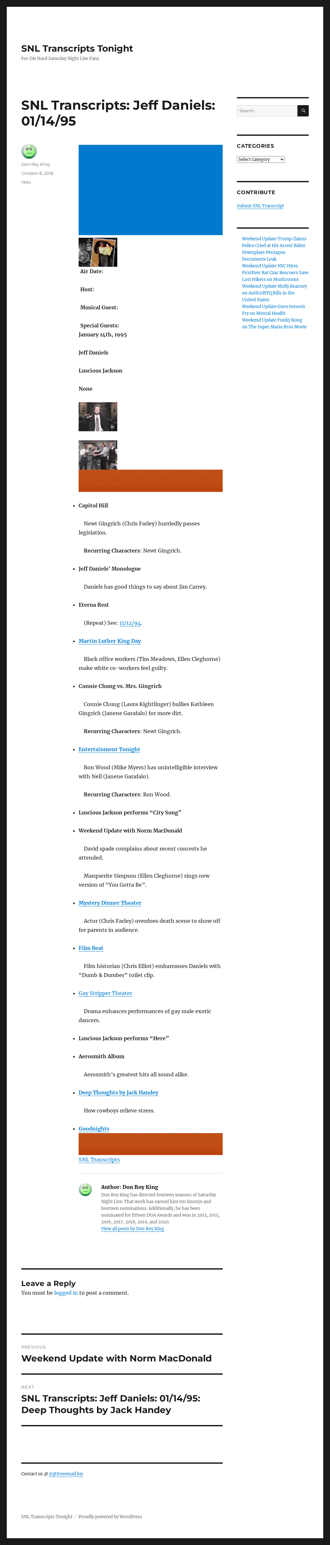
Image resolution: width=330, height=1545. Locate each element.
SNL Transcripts (99, 1159)
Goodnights (94, 1128)
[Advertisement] (152, 190)
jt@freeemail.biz (66, 1474)
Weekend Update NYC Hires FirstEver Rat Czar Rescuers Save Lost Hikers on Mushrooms (275, 272)
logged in (66, 1293)
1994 (26, 182)
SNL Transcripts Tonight (77, 48)
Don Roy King (35, 164)
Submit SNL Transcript (260, 206)
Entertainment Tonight (109, 749)
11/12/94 (130, 623)
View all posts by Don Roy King (132, 1228)
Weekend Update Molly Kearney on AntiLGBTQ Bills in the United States (274, 293)
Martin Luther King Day (110, 641)
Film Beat (91, 948)
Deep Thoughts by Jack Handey (118, 1092)
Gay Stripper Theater (105, 993)
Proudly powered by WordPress (110, 1517)
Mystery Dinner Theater (110, 903)
